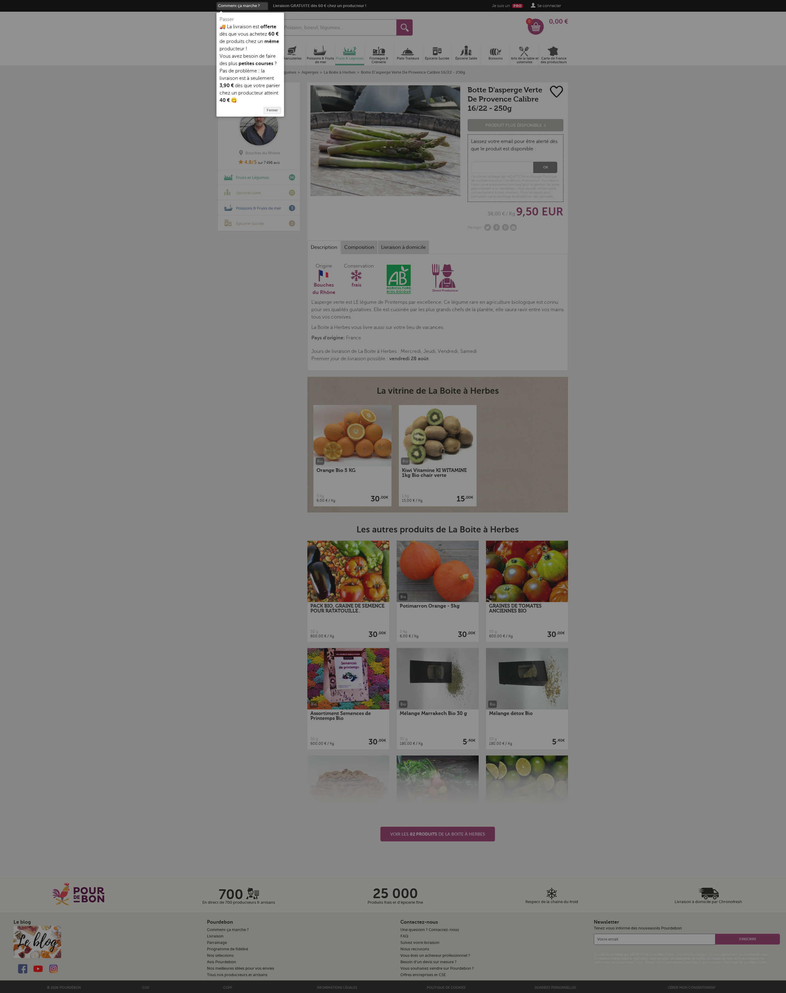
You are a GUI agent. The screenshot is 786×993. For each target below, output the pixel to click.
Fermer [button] (272, 110)
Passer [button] (227, 19)
